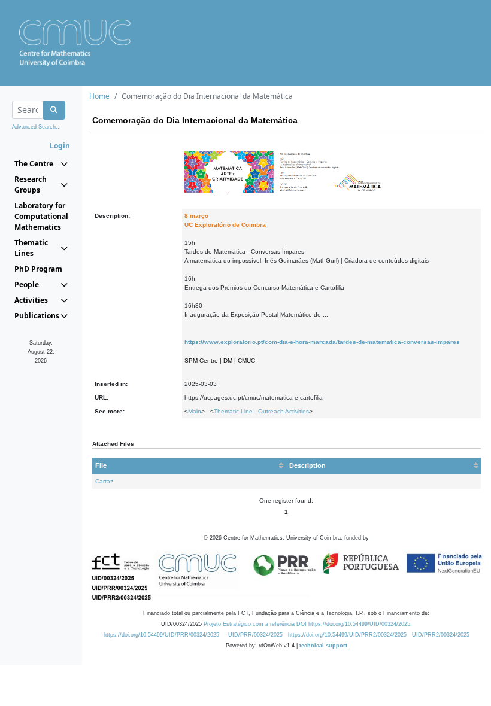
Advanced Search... (36, 127)
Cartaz (104, 481)
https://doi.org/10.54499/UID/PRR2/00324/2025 (347, 635)
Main (194, 411)
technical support (323, 646)
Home (99, 96)
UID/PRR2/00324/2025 (440, 635)
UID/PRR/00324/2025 (255, 635)
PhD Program (38, 269)
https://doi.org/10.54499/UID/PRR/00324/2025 (161, 635)
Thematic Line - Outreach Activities (261, 411)
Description (307, 465)
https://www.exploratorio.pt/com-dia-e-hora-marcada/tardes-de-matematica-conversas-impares (322, 342)
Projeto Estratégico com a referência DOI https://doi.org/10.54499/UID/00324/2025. (308, 624)
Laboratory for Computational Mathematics (41, 216)
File (101, 465)
